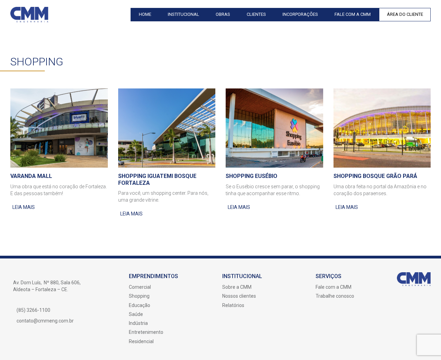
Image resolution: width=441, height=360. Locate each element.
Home (145, 14)
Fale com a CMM (353, 14)
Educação (139, 305)
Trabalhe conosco (335, 296)
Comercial (140, 287)
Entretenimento (146, 332)
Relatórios (233, 305)
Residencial (141, 341)
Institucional (183, 14)
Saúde (136, 314)
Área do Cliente (405, 14)
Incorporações (300, 14)
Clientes (256, 14)
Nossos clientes (239, 296)
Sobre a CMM (237, 287)
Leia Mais (23, 207)
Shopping (139, 296)
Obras (223, 14)
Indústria (138, 323)
